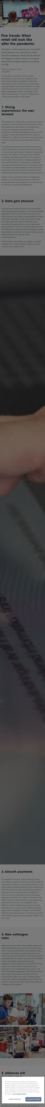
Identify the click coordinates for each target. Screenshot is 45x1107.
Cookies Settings (15, 1099)
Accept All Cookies (33, 1099)
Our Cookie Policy (19, 1094)
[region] (23, 1090)
